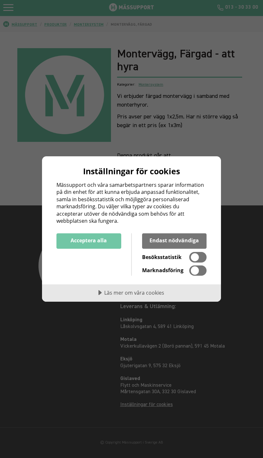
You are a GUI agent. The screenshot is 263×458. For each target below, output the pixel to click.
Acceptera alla (89, 240)
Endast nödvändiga (174, 240)
